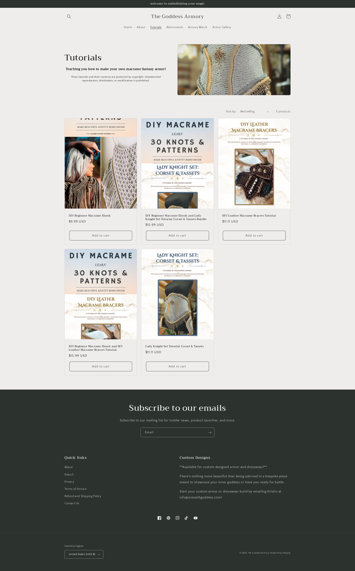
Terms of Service (76, 489)
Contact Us (72, 503)
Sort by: (231, 111)
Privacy (69, 481)
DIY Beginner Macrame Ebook (90, 216)
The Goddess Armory (258, 553)
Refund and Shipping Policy (83, 496)
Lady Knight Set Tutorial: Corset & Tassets (174, 346)
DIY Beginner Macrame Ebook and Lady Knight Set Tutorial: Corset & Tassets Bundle (175, 217)
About (69, 467)
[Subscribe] (209, 432)
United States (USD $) (82, 554)
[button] (69, 16)
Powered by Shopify (280, 553)
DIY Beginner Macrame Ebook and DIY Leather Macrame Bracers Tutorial (96, 348)
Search (69, 474)
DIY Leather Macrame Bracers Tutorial (249, 216)
